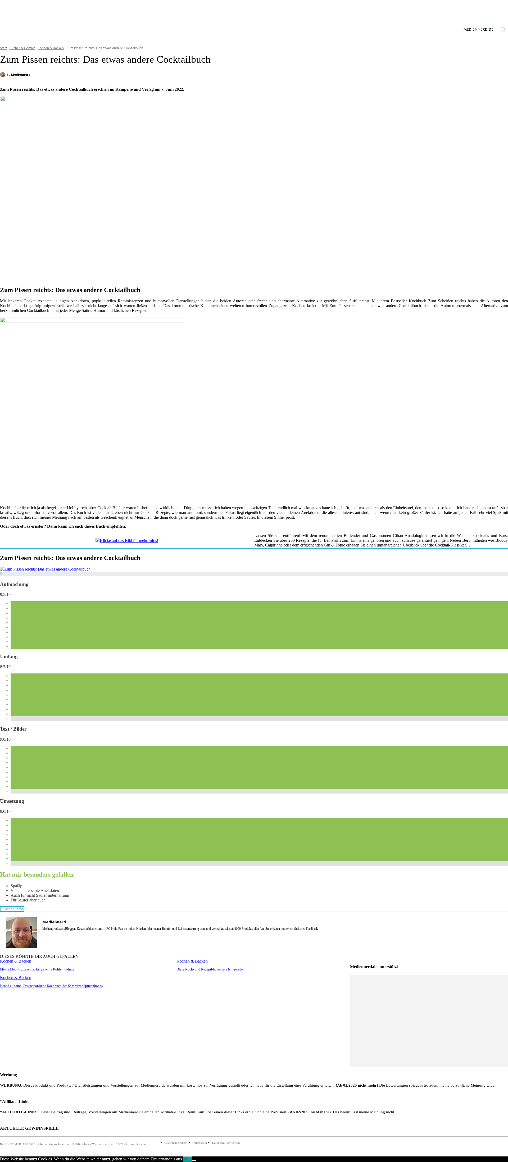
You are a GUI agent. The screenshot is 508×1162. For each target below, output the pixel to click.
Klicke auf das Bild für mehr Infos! (129, 540)
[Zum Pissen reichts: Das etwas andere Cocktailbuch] (45, 569)
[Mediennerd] (3, 74)
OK (187, 1159)
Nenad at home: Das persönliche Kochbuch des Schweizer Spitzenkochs (51, 986)
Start (3, 48)
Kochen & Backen (51, 48)
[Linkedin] (54, 936)
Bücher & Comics (22, 48)
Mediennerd (20, 74)
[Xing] (72, 936)
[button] (502, 29)
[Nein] (194, 1160)
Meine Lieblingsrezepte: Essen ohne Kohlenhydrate (37, 969)
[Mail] (63, 936)
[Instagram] (44, 936)
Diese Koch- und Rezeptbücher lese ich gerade (209, 969)
